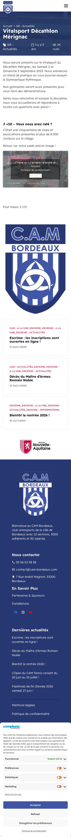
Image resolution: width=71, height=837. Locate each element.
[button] (66, 6)
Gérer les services (13, 794)
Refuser (35, 814)
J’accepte (35, 175)
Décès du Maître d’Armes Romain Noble (30, 378)
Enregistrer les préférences (35, 823)
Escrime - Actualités (30, 332)
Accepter (35, 805)
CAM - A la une (19, 328)
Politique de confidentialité (34, 831)
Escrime (35, 328)
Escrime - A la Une (34, 405)
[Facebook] (15, 612)
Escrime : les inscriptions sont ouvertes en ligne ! (34, 339)
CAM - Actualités (21, 366)
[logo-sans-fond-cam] (8, 8)
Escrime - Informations (42, 409)
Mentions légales (23, 705)
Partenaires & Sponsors (28, 595)
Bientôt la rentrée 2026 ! (30, 415)
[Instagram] (23, 612)
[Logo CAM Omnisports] (35, 269)
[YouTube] (30, 612)
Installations (20, 603)
